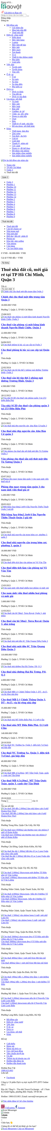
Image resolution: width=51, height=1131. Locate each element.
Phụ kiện (16, 59)
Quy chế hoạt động (15, 1051)
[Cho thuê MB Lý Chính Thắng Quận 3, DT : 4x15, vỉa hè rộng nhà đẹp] (25, 694)
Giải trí (15, 138)
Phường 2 (11, 199)
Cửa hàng (11, 246)
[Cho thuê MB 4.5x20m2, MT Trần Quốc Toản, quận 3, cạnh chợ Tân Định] (25, 775)
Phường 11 (11, 189)
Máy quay (16, 50)
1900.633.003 (7, 1070)
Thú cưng (16, 133)
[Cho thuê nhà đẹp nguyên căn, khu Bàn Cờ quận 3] (24, 426)
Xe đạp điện (17, 84)
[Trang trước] (2, 804)
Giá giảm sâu (17, 27)
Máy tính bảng (18, 40)
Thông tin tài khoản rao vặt (18, 1058)
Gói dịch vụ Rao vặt (13, 12)
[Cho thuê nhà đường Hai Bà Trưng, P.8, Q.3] (21, 666)
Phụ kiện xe (17, 87)
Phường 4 (11, 204)
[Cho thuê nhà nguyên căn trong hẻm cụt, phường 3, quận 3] (25, 537)
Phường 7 (11, 211)
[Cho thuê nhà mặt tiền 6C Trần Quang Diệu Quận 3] (24, 641)
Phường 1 (11, 184)
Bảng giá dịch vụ (14, 1048)
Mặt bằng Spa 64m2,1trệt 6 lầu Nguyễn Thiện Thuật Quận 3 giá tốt (23, 516)
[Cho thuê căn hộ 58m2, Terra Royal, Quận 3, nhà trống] (25, 615)
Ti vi (14, 55)
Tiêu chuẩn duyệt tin (15, 1053)
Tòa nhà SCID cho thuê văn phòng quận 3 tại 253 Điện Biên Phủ (25, 407)
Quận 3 (10, 170)
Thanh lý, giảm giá (20, 143)
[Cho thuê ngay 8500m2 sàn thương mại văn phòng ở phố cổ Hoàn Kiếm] (25, 832)
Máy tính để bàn (19, 45)
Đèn (14, 121)
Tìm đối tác (17, 94)
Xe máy (15, 79)
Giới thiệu (11, 1043)
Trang (4, 801)
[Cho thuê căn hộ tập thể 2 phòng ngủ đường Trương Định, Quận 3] (25, 372)
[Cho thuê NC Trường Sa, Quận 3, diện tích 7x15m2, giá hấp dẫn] (25, 747)
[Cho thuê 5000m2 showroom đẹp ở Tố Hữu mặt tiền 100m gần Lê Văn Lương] (25, 939)
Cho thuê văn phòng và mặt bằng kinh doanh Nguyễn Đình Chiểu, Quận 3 (23, 326)
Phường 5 (11, 207)
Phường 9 (11, 216)
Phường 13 (11, 194)
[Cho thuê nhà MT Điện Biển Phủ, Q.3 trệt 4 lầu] (22, 720)
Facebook (11, 1077)
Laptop (15, 42)
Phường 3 (11, 202)
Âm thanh (16, 52)
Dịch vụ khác (18, 91)
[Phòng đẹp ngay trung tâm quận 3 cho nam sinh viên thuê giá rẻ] (25, 481)
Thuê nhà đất (17, 32)
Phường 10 (11, 187)
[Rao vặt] (11, 9)
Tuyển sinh (16, 67)
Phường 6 (11, 209)
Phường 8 (11, 214)
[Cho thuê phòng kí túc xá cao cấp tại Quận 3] (21, 345)
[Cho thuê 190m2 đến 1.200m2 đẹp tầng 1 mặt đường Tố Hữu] (25, 979)
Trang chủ (11, 165)
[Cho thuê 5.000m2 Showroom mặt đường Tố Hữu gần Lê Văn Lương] (25, 875)
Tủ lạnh (15, 101)
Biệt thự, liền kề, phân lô (17, 236)
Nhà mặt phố (12, 234)
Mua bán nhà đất (19, 30)
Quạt (14, 119)
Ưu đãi (9, 1056)
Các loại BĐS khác (15, 248)
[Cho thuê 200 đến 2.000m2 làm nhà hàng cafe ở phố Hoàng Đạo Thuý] (25, 811)
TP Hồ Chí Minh (14, 167)
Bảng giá (10, 1046)
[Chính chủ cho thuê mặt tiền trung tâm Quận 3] (22, 291)
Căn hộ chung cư (14, 229)
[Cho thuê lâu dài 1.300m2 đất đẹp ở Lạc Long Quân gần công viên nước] (25, 853)
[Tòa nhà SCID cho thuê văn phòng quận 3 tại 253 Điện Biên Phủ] (25, 400)
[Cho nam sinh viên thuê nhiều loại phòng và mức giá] (25, 588)
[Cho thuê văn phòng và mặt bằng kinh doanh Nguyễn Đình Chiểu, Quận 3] (25, 319)
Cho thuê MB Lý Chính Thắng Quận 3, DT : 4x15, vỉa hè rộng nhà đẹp (23, 701)
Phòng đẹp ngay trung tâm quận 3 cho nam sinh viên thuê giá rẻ (23, 488)
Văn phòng (11, 243)
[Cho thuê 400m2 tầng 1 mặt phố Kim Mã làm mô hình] (25, 960)
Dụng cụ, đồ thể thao (21, 148)
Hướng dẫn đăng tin (15, 1061)
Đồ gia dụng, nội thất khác (23, 126)
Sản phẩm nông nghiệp (22, 156)
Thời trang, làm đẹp (20, 131)
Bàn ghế (15, 109)
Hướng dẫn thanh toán (16, 1063)
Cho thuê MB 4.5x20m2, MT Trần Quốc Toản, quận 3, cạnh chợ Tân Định (24, 782)
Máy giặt (16, 104)
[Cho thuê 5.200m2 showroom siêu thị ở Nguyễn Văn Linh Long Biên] (25, 1000)
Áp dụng (5, 263)
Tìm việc (16, 72)
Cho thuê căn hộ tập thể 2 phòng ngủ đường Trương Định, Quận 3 (22, 379)
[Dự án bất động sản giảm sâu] (14, 160)
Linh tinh (16, 141)
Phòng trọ (11, 238)
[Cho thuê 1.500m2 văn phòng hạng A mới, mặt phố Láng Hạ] (25, 918)
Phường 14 (11, 197)
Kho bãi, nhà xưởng (15, 241)
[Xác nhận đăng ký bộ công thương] (17, 1101)
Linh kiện (16, 62)
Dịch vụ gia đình (19, 96)
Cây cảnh (16, 146)
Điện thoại (16, 37)
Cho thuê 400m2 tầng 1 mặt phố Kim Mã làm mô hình (24, 963)
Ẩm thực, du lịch (19, 136)
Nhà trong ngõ (13, 231)
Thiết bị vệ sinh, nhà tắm (22, 123)
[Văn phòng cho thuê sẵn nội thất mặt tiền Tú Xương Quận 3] (25, 453)
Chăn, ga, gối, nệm (20, 114)
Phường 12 (11, 192)
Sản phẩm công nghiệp (22, 153)
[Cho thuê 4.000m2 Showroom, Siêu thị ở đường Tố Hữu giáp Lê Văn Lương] (25, 896)
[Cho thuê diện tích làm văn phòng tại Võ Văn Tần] (23, 562)
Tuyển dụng (17, 69)
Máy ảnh (16, 47)
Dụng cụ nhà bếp (19, 116)
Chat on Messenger (25, 1128)
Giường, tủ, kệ (18, 111)
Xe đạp (15, 82)
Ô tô (14, 77)
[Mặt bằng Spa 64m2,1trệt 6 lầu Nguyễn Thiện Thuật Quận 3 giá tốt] (25, 509)
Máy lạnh (16, 106)
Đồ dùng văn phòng (20, 151)
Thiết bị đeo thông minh (22, 57)
